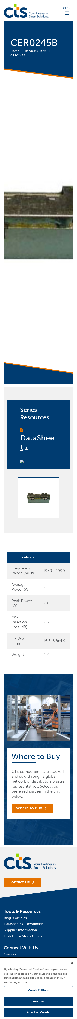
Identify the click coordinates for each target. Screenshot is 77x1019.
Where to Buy (29, 807)
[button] (67, 10)
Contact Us (19, 882)
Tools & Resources (22, 911)
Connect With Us (21, 947)
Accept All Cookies (38, 1012)
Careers (10, 954)
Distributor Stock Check (23, 936)
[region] (38, 988)
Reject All (38, 1001)
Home (14, 51)
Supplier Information (20, 930)
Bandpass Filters (35, 51)
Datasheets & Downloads (23, 924)
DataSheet (37, 442)
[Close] (72, 963)
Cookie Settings (38, 990)
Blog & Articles (15, 918)
